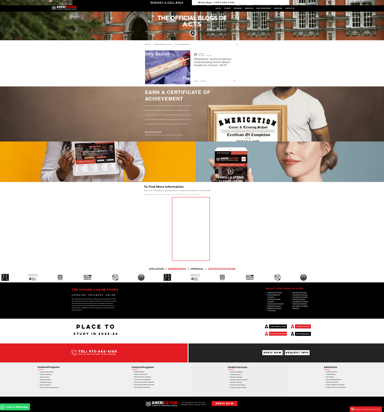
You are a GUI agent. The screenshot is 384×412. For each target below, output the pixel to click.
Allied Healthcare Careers (163, 44)
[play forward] (381, 277)
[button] (227, 8)
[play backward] (2, 277)
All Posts (148, 44)
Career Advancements (182, 44)
